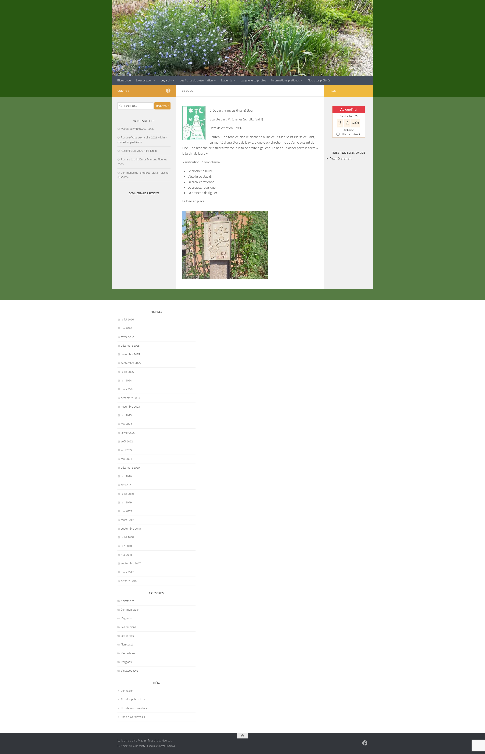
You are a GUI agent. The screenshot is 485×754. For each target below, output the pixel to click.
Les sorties (127, 636)
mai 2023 (126, 424)
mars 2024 (127, 389)
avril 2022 (126, 450)
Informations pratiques (285, 80)
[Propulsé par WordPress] (143, 746)
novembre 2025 (130, 354)
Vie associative (129, 670)
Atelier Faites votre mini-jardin (139, 150)
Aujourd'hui (348, 109)
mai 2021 (126, 459)
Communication (130, 609)
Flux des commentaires (135, 708)
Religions (126, 662)
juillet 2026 (127, 319)
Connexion (127, 690)
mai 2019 (126, 511)
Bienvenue (124, 80)
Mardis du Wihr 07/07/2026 (137, 128)
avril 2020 (126, 485)
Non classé (127, 644)
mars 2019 (127, 520)
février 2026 (128, 337)
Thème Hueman (166, 746)
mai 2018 (126, 554)
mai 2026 (126, 328)
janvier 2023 (128, 432)
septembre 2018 (131, 528)
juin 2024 (126, 380)
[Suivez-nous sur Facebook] (168, 90)
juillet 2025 (127, 371)
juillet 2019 (127, 493)
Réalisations (128, 653)
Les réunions (128, 627)
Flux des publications (133, 699)
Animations (127, 601)
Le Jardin (166, 80)
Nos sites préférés (319, 80)
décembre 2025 (130, 345)
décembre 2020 (130, 467)
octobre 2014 (129, 581)
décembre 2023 (130, 398)
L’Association (144, 80)
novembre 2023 (130, 406)
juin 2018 (126, 546)
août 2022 (127, 441)
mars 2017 (127, 572)
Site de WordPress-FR (134, 717)
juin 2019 (126, 502)
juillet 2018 (127, 537)
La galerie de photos (253, 80)
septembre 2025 (131, 363)
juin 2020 (126, 476)
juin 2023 (126, 415)
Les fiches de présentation (196, 80)
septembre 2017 (131, 563)
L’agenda (226, 80)
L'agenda (126, 618)
